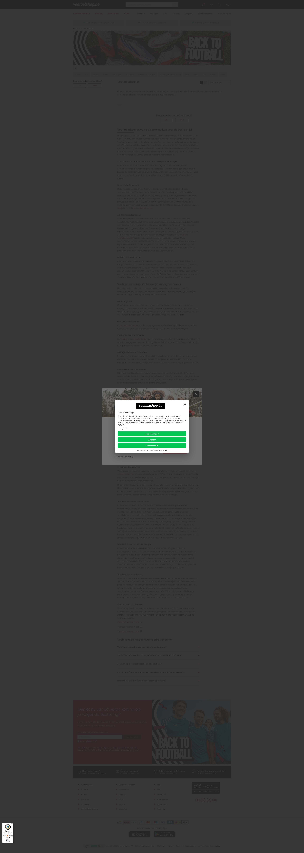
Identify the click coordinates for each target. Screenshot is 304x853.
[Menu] (12, 824)
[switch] (8, 840)
